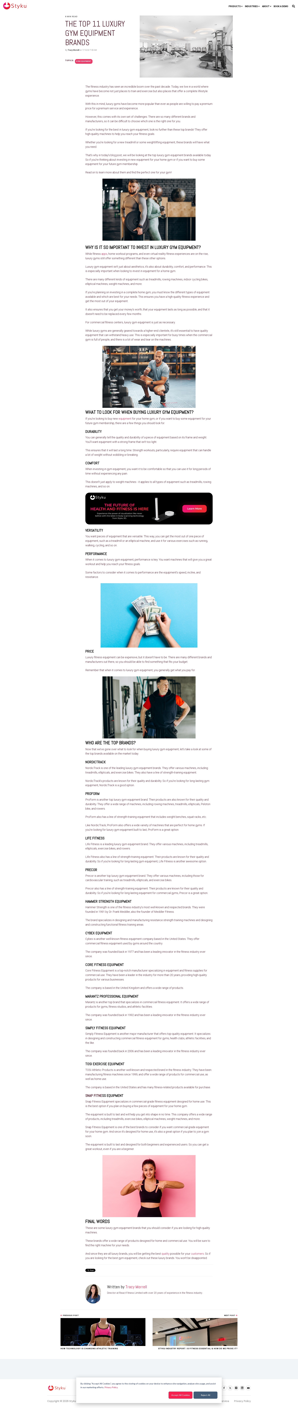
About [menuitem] (265, 6)
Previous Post (70, 1315)
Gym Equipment (83, 61)
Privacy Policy (110, 1387)
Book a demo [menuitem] (281, 6)
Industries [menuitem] (251, 6)
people (174, 103)
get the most (173, 536)
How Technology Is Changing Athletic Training (89, 1349)
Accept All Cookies (180, 1395)
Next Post (230, 1315)
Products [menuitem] (235, 6)
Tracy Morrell (73, 50)
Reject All (205, 1395)
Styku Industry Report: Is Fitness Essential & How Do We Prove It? (197, 1349)
